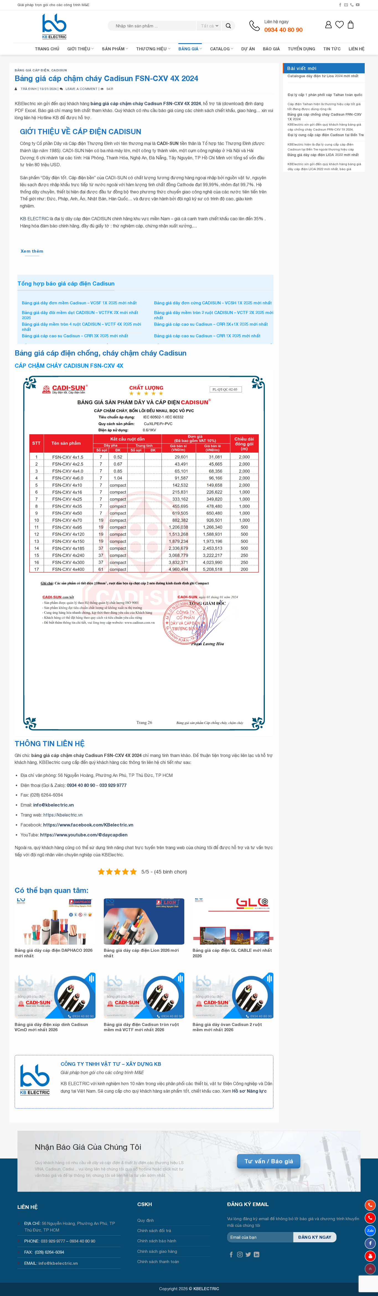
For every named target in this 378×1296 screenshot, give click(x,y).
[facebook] (370, 1243)
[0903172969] (370, 1231)
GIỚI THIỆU (78, 48)
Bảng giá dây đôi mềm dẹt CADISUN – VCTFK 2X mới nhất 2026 (80, 315)
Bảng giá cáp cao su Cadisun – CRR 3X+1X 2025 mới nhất (211, 324)
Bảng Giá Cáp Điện (32, 70)
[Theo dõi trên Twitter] (248, 1255)
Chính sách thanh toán (158, 1261)
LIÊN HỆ (357, 48)
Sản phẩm (113, 48)
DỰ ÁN (248, 48)
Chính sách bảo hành (156, 1240)
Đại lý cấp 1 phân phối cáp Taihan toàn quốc (325, 94)
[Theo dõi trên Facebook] (340, 5)
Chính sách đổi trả (154, 1230)
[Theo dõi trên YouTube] (357, 5)
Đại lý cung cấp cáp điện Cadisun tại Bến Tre (326, 135)
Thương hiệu (151, 48)
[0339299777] (370, 1218)
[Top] (370, 1269)
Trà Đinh (29, 88)
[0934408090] (370, 1205)
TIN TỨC (332, 48)
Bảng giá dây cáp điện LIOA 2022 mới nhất (323, 154)
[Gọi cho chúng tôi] (352, 5)
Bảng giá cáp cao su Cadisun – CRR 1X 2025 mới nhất (207, 335)
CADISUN (59, 70)
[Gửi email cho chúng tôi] (346, 5)
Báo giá (271, 48)
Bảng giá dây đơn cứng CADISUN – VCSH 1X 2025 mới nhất (213, 302)
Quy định (145, 1220)
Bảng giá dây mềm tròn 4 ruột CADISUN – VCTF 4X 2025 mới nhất (81, 327)
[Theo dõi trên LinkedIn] (256, 1255)
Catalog (220, 48)
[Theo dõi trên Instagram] (240, 1255)
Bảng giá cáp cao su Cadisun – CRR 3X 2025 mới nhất (75, 335)
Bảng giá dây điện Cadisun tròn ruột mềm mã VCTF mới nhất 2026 (141, 1027)
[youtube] (370, 1256)
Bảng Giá (188, 48)
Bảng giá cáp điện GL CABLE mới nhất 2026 (232, 953)
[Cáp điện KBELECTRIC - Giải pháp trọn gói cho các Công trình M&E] (54, 26)
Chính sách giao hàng (157, 1251)
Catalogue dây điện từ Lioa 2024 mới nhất (323, 76)
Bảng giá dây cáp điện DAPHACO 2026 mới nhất (53, 953)
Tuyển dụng (301, 48)
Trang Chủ (47, 48)
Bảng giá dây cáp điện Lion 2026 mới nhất (141, 953)
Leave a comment (81, 88)
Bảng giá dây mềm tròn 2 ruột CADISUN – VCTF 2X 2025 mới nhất (213, 315)
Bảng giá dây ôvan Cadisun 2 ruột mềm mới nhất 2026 (227, 1027)
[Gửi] (228, 25)
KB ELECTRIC (34, 218)
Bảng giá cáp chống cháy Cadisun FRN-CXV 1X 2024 (324, 116)
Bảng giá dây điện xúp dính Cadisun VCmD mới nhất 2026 (51, 1027)
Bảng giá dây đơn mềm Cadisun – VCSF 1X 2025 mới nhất (79, 302)
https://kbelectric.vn (62, 814)
